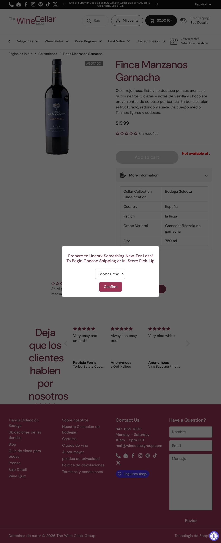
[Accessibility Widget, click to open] (214, 536)
